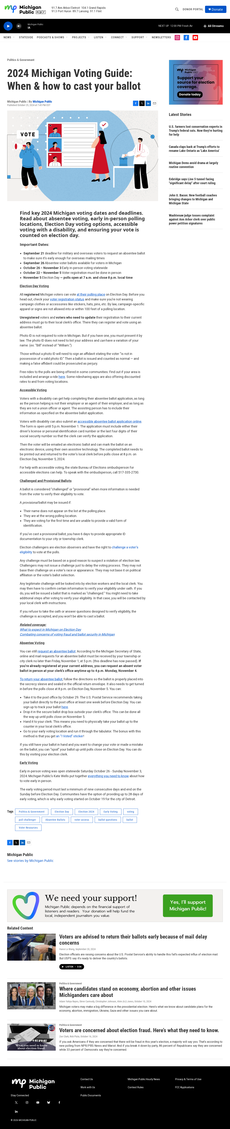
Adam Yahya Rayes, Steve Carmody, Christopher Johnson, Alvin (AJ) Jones (96, 1001)
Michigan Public (42, 101)
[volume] (19, 26)
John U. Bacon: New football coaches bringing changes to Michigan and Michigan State (193, 199)
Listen (98, 37)
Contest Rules (136, 1087)
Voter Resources (28, 827)
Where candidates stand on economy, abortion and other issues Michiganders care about (127, 992)
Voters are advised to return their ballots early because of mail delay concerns (133, 939)
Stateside (26, 37)
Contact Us (86, 1079)
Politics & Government (20, 60)
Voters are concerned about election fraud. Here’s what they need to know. (139, 1030)
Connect (117, 37)
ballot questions (107, 819)
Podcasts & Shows (50, 37)
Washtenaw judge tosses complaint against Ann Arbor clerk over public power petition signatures (192, 219)
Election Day (62, 811)
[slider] (24, 26)
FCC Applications (184, 1087)
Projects (79, 37)
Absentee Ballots (55, 819)
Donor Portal (193, 9)
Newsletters (161, 37)
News (7, 37)
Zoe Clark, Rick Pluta (69, 1036)
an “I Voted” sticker (69, 736)
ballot (129, 819)
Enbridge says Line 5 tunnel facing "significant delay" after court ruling (192, 181)
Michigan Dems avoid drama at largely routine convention (193, 165)
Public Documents (90, 1095)
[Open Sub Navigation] (14, 37)
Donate (217, 9)
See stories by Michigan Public (30, 860)
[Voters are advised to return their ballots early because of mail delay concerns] (31, 947)
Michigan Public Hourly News (144, 1079)
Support (138, 37)
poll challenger (27, 819)
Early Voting (111, 811)
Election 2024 (86, 811)
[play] (8, 26)
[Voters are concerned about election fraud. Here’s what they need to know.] (31, 1037)
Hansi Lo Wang (66, 949)
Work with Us (87, 1087)
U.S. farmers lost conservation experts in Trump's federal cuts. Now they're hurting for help (195, 130)
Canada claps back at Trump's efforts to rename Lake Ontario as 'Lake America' (194, 149)
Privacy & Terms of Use (188, 1079)
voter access (82, 819)
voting (130, 811)
